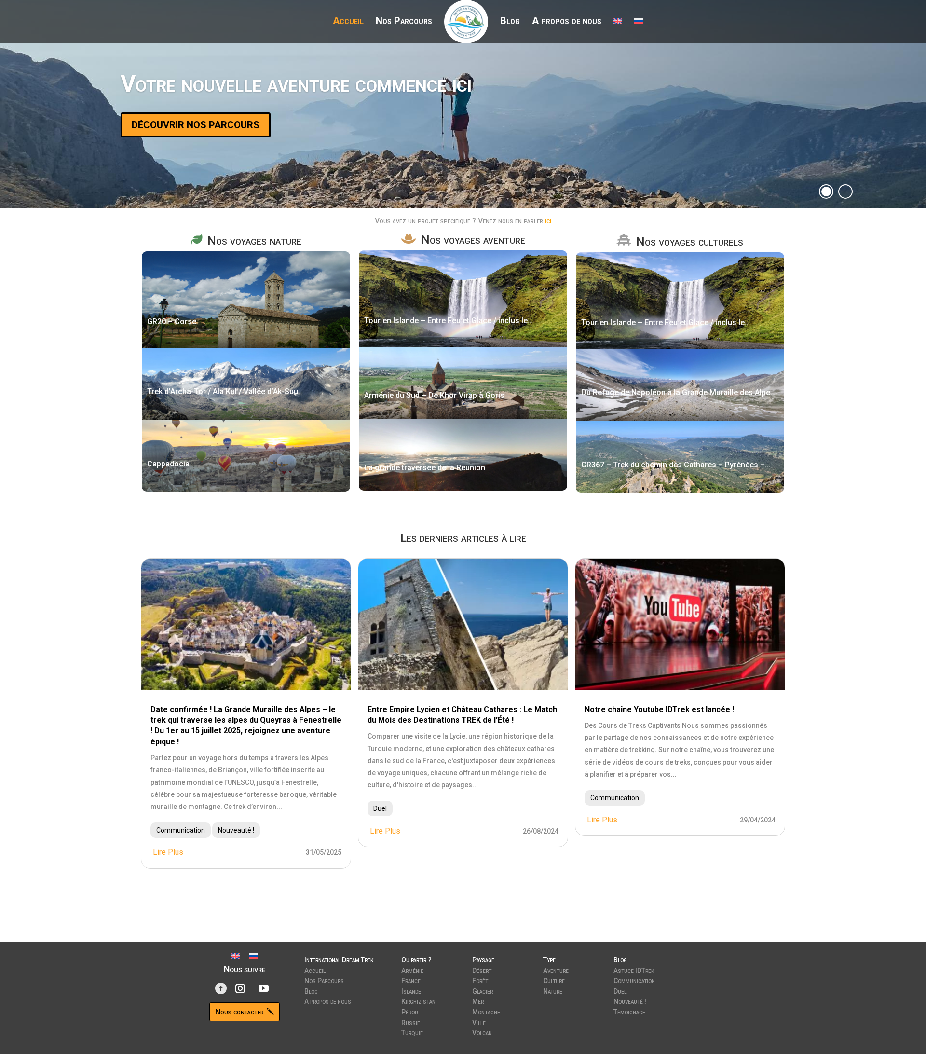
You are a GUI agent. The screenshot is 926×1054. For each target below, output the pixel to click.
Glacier (482, 990)
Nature (552, 990)
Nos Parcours (404, 22)
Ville (479, 1022)
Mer (478, 1000)
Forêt (480, 980)
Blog (510, 22)
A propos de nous (566, 22)
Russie (410, 1022)
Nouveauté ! (236, 830)
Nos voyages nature (254, 240)
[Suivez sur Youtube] (264, 988)
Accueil (348, 22)
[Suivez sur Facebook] (221, 988)
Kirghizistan (418, 1000)
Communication (180, 830)
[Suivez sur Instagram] (240, 988)
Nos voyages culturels (689, 241)
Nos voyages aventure (473, 239)
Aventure (556, 969)
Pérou (409, 1011)
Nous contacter (239, 1011)
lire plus (168, 852)
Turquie (412, 1032)
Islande (411, 990)
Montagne (486, 1011)
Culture (554, 980)
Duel (380, 808)
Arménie (412, 969)
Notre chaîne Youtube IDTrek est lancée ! (659, 709)
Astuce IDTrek (633, 969)
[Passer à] (617, 27)
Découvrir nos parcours (195, 125)
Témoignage (629, 1011)
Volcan (482, 1032)
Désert (481, 969)
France (411, 980)
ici (548, 220)
